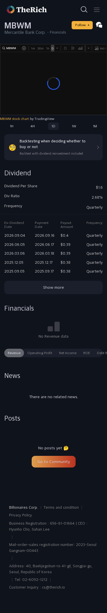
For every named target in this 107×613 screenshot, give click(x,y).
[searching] (84, 9)
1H (11, 126)
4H (32, 126)
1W (74, 126)
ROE (86, 353)
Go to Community (53, 461)
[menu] (96, 9)
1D (53, 126)
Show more (53, 287)
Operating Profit (39, 353)
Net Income (67, 353)
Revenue (14, 353)
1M (95, 126)
